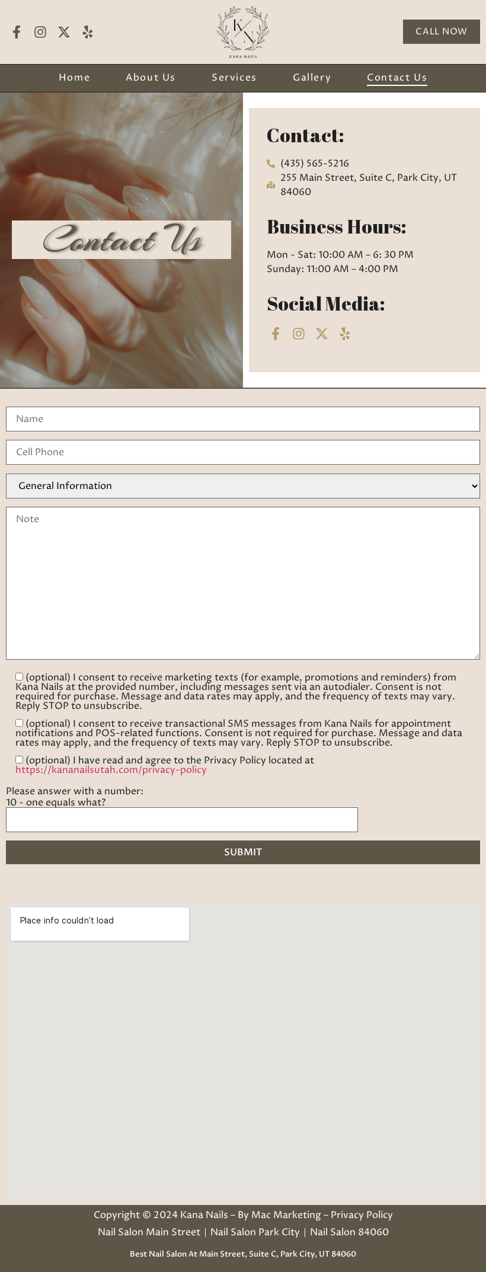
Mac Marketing (286, 1215)
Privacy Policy (362, 1215)
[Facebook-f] (16, 31)
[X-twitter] (63, 31)
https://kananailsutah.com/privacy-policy (111, 769)
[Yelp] (88, 31)
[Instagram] (40, 31)
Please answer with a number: (74, 791)
